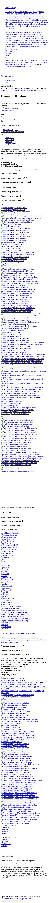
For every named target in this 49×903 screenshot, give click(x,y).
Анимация (28, 22)
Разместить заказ (7, 76)
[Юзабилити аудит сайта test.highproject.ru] (24, 420)
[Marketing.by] (24, 602)
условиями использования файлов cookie (17, 899)
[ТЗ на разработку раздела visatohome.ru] (24, 440)
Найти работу (10, 8)
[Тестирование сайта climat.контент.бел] (24, 310)
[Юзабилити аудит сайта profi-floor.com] (24, 346)
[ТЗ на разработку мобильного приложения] (24, 408)
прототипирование (8, 640)
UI (45, 640)
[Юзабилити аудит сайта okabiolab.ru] (24, 338)
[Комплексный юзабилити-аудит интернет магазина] (24, 216)
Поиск (7, 55)
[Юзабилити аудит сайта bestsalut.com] (24, 318)
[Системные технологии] (24, 606)
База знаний (19, 66)
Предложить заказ (8, 110)
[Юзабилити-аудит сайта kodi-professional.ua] (24, 253)
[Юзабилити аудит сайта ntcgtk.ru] (24, 351)
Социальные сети (12, 26)
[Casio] (24, 561)
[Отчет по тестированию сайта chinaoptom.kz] (24, 428)
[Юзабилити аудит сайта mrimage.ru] (24, 228)
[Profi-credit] (24, 627)
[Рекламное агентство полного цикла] (24, 610)
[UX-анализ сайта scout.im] (24, 249)
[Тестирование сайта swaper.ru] (24, 240)
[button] (6, 10)
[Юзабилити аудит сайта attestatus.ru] (24, 285)
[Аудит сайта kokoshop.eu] (24, 224)
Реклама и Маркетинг (14, 14)
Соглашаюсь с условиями (11, 901)
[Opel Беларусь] (24, 541)
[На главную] (3, 4)
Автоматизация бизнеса (14, 22)
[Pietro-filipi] (24, 590)
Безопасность (6, 831)
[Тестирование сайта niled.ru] (24, 261)
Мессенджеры (41, 20)
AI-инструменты (25, 62)
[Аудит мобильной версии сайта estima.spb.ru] (24, 277)
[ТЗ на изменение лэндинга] (24, 400)
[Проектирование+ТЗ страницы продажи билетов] (24, 453)
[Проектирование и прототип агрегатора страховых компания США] (24, 364)
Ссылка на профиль (11, 108)
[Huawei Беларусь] (24, 537)
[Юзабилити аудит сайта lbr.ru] (24, 334)
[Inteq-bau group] (24, 598)
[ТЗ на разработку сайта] (24, 404)
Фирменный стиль (40, 22)
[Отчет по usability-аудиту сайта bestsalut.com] (24, 776)
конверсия (5, 642)
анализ (21, 638)
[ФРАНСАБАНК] (24, 578)
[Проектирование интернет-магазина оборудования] (24, 395)
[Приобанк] (24, 566)
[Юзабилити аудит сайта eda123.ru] (24, 232)
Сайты (8, 12)
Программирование (31, 14)
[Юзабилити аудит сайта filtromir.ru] (24, 257)
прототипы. (14, 642)
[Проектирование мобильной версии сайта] (24, 489)
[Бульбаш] (24, 594)
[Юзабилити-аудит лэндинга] (24, 330)
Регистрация (10, 80)
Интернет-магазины (35, 26)
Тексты (29, 16)
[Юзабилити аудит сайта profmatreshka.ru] (24, 220)
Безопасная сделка (23, 64)
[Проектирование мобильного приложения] (24, 469)
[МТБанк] (24, 574)
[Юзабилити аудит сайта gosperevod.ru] (24, 298)
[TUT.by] (24, 570)
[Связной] (24, 557)
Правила (4, 829)
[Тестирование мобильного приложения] (24, 273)
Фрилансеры (10, 28)
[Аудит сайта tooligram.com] (24, 244)
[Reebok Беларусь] (24, 549)
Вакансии (9, 53)
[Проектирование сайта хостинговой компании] (24, 461)
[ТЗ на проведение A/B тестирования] (24, 412)
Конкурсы (9, 51)
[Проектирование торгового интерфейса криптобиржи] (24, 457)
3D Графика (26, 20)
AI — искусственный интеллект (24, 15)
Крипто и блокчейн (38, 24)
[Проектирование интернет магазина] (24, 465)
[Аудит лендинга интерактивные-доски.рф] (24, 289)
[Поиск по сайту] (7, 72)
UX (41, 640)
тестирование (22, 640)
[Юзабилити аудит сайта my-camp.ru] (24, 236)
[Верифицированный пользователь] (14, 86)
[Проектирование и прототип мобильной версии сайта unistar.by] (24, 380)
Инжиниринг (15, 20)
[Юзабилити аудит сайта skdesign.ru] (24, 212)
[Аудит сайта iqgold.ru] (24, 265)
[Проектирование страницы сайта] (24, 444)
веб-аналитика (33, 640)
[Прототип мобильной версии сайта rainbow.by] (24, 391)
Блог (39, 62)
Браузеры (23, 26)
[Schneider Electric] (24, 553)
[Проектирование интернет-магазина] (24, 448)
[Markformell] (24, 586)
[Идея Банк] (24, 582)
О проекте (5, 827)
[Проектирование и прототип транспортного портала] (24, 359)
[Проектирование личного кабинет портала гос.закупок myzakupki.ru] (24, 372)
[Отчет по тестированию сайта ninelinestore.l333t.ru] (24, 314)
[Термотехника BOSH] (24, 545)
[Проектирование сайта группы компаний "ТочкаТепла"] (24, 355)
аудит (15, 638)
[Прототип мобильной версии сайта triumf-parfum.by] (24, 387)
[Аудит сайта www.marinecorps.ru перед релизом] (24, 281)
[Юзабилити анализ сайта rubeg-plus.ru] (24, 424)
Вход (7, 82)
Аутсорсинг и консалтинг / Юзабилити (19, 633)
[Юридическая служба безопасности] (24, 615)
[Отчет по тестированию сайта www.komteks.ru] (24, 432)
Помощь (27, 66)
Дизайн (41, 12)
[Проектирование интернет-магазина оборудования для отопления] (24, 688)
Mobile (33, 20)
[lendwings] (24, 623)
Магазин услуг (11, 49)
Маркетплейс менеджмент (20, 24)
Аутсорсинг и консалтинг (25, 170)
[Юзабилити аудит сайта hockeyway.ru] (24, 293)
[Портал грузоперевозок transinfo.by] (24, 619)
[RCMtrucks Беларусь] (24, 533)
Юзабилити (40, 170)
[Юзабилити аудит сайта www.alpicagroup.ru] (24, 306)
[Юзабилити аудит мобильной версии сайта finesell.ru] (24, 342)
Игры (7, 24)
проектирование (31, 638)
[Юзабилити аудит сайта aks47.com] (24, 302)
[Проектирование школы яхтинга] (24, 416)
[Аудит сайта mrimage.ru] (24, 723)
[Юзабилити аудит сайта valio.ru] (24, 208)
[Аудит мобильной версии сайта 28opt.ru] (24, 269)
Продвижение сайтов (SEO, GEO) (24, 12)
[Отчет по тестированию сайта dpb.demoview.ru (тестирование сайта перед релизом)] (24, 323)
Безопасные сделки (10, 119)
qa (12, 638)
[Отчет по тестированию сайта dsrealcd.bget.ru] (24, 436)
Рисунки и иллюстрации (25, 18)
